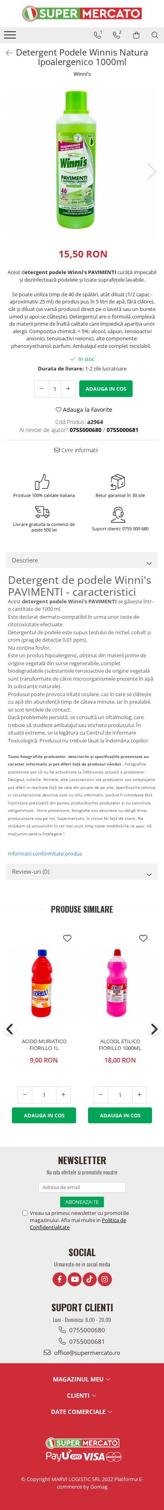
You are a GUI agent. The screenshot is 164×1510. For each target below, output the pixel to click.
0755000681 (86, 1341)
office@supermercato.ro (86, 1353)
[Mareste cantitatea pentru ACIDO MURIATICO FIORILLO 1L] (63, 1094)
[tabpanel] (82, 163)
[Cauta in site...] (155, 35)
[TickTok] (90, 1279)
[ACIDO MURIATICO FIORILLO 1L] (44, 983)
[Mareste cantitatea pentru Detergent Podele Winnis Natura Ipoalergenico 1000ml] (68, 388)
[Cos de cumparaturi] (136, 35)
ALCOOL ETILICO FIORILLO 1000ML (120, 1044)
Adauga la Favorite (86, 409)
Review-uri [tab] (30, 871)
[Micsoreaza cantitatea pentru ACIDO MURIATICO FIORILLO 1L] (25, 1094)
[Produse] (11, 37)
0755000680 (86, 1330)
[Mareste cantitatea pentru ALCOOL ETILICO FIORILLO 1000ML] (139, 1094)
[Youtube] (75, 1279)
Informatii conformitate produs (45, 853)
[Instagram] (105, 1279)
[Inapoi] (6, 53)
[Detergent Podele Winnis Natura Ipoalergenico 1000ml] (82, 163)
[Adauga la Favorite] (67, 938)
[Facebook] (59, 1279)
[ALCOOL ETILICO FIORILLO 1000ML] (120, 983)
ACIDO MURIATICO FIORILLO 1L (44, 1044)
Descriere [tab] (25, 560)
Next (151, 171)
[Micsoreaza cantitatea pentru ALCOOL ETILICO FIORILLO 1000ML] (101, 1094)
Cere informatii (79, 450)
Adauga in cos (106, 388)
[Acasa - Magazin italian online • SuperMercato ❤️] (82, 13)
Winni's (82, 73)
